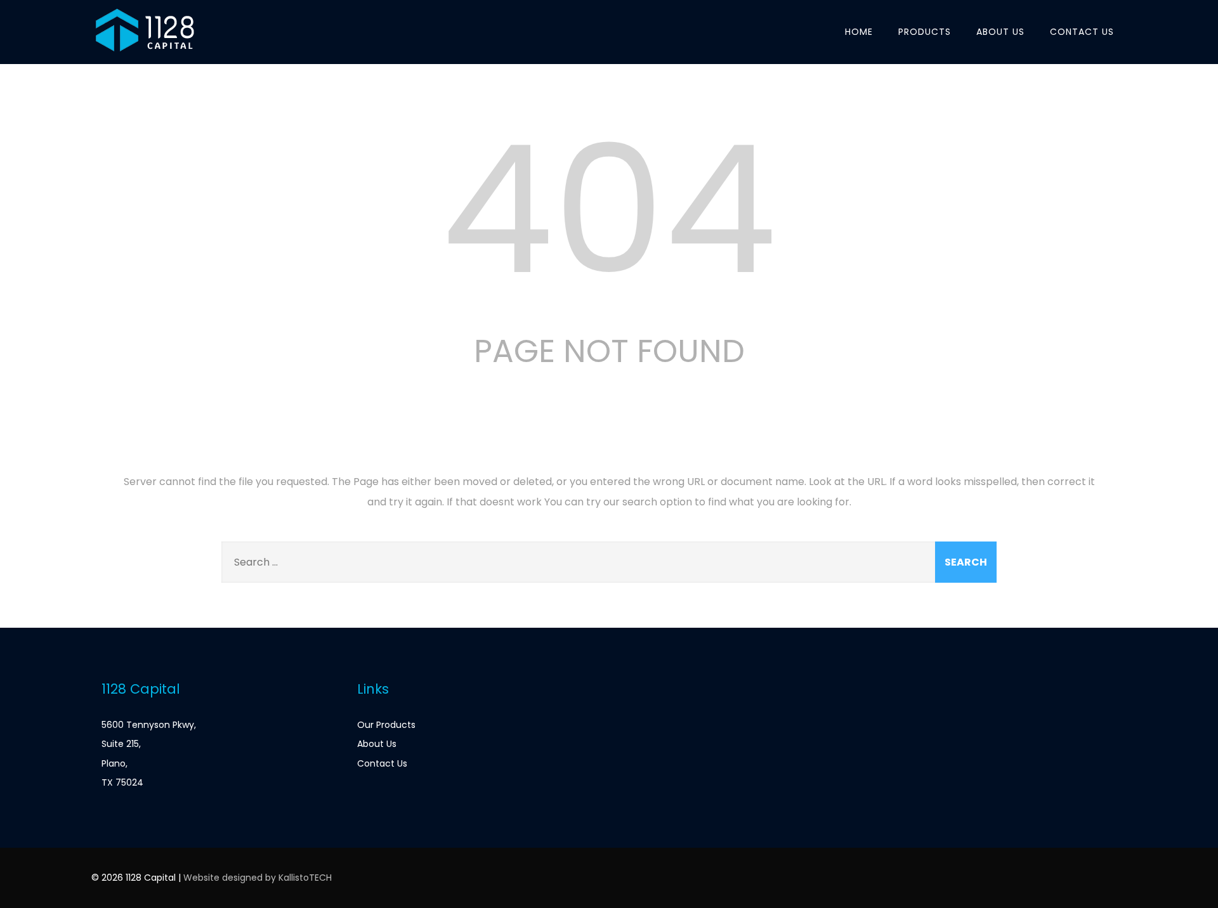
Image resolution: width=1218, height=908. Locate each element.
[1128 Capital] (144, 56)
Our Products (386, 724)
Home (859, 31)
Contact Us (1082, 31)
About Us (1000, 31)
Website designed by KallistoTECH (257, 877)
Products (924, 31)
